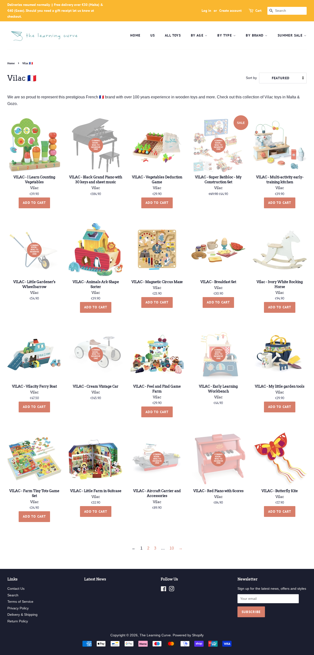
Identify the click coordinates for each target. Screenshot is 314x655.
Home (135, 35)
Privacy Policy (18, 608)
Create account (230, 10)
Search (12, 595)
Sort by (251, 78)
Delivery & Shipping (22, 614)
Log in (206, 10)
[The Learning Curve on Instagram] (171, 590)
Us (152, 35)
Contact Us (16, 588)
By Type (225, 35)
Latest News (95, 579)
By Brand (255, 35)
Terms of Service (20, 601)
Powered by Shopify (188, 635)
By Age (198, 35)
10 (172, 548)
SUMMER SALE (291, 35)
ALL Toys (173, 35)
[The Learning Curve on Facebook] (163, 590)
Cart (258, 10)
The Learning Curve (155, 635)
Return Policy (17, 621)
